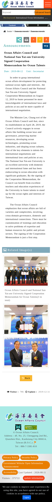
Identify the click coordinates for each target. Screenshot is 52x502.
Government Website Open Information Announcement (23, 465)
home (9, 31)
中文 (46, 46)
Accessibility (10, 472)
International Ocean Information (30, 17)
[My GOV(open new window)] (20, 427)
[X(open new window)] (38, 25)
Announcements (21, 31)
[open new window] (34, 442)
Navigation (48, 4)
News (48, 17)
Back (27, 378)
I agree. (27, 497)
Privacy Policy (10, 457)
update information (33, 478)
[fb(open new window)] (12, 25)
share (19, 40)
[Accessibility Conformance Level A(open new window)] (31, 427)
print (26, 40)
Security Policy (29, 457)
